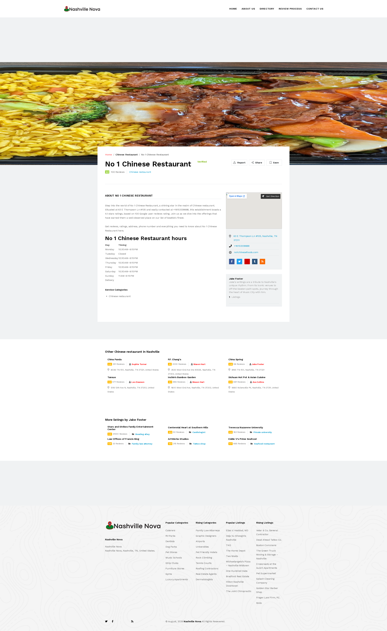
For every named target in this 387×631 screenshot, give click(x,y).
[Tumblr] (254, 261)
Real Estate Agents (206, 573)
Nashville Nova (192, 621)
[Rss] (132, 621)
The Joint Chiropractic (238, 591)
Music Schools (174, 557)
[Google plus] (247, 261)
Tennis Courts (203, 563)
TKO (228, 545)
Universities (202, 546)
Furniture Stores (175, 568)
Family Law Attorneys (208, 530)
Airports (200, 541)
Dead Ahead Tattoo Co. (269, 539)
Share (258, 162)
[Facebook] (231, 261)
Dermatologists (204, 579)
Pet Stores (171, 552)
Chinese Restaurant (126, 154)
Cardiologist (198, 432)
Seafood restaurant (264, 443)
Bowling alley (142, 434)
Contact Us (315, 8)
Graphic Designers (206, 535)
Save (275, 162)
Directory (267, 8)
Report (241, 162)
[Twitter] (239, 261)
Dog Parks (171, 546)
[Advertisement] (90, 40)
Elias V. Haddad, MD (237, 530)
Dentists (170, 541)
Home (233, 8)
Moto (259, 603)
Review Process (290, 8)
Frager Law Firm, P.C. (268, 597)
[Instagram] (125, 621)
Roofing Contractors (207, 568)
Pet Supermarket (266, 573)
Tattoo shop (199, 443)
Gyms (169, 573)
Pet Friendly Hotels (206, 552)
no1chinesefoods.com (246, 252)
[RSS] (262, 261)
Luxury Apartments (177, 579)
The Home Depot (235, 550)
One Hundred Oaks (236, 570)
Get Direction (272, 196)
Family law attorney (142, 443)
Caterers (170, 530)
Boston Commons (266, 545)
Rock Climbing (204, 557)
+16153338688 (241, 245)
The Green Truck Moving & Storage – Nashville (267, 554)
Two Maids (232, 556)
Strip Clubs (172, 563)
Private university (263, 432)
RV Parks (170, 535)
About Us (248, 8)
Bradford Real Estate (237, 576)
